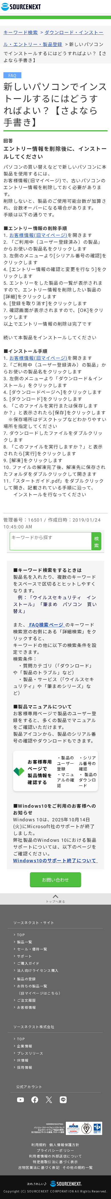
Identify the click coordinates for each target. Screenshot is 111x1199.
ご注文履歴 (26, 1000)
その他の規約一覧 (78, 1167)
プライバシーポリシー (56, 1150)
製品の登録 (26, 978)
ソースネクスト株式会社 (34, 1026)
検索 (96, 542)
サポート (24, 956)
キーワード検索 (20, 32)
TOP (21, 934)
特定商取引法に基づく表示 (55, 1161)
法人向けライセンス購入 (38, 970)
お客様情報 (26, 1007)
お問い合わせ (55, 879)
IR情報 (22, 1060)
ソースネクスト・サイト (34, 922)
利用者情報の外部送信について (55, 1155)
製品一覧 (24, 941)
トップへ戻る (55, 901)
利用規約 (38, 1144)
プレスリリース (30, 1053)
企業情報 (24, 1045)
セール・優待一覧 (32, 948)
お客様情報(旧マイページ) (38, 234)
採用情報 (24, 1067)
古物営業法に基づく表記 (39, 1167)
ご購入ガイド (28, 963)
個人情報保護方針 (64, 1144)
